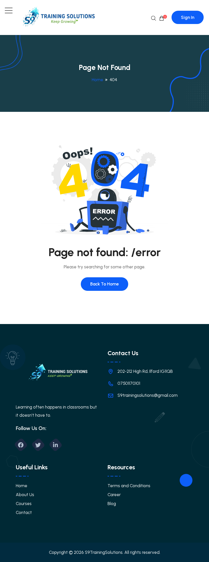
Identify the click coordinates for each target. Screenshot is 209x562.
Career (114, 494)
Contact (24, 512)
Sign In (187, 17)
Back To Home (104, 283)
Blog (112, 503)
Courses (24, 503)
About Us (25, 494)
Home (97, 79)
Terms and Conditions (129, 485)
